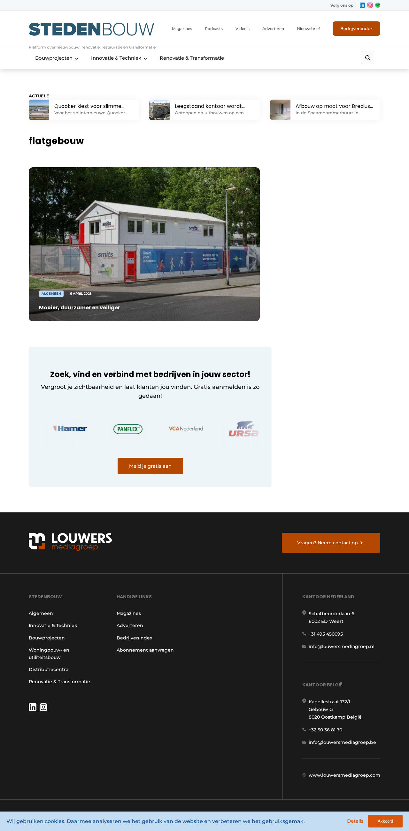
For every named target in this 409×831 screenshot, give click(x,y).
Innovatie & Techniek (116, 58)
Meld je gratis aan (150, 466)
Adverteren (273, 28)
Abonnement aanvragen (145, 650)
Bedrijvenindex (356, 28)
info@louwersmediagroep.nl (341, 646)
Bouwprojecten (54, 58)
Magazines (182, 28)
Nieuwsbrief (308, 28)
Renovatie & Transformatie (192, 58)
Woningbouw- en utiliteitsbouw (49, 653)
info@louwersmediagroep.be (342, 742)
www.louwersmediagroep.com (344, 775)
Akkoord (385, 821)
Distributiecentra (48, 669)
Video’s (242, 28)
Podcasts (214, 28)
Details (355, 821)
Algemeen (41, 613)
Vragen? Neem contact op (327, 543)
